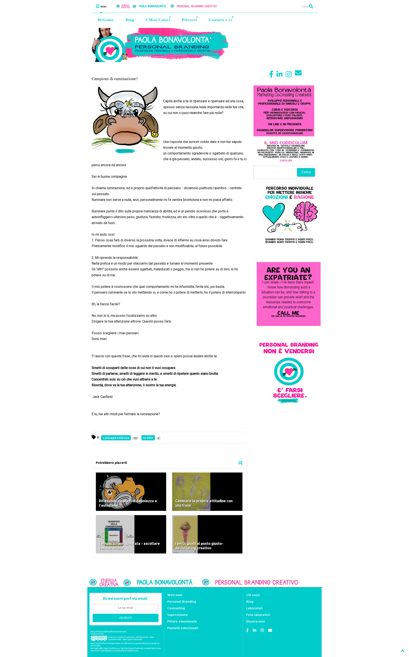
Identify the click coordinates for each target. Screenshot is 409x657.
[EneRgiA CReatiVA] (171, 6)
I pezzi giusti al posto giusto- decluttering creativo (199, 545)
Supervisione (177, 615)
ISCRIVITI (125, 618)
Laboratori (254, 608)
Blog (130, 20)
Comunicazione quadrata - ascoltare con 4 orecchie (129, 545)
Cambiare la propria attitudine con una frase (204, 503)
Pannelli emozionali (182, 628)
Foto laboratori (258, 615)
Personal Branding (181, 601)
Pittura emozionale (182, 621)
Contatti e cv (221, 20)
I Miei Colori (158, 20)
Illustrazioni (255, 621)
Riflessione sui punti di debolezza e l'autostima (128, 503)
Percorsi (189, 20)
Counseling (176, 608)
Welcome (106, 20)
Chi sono (253, 595)
